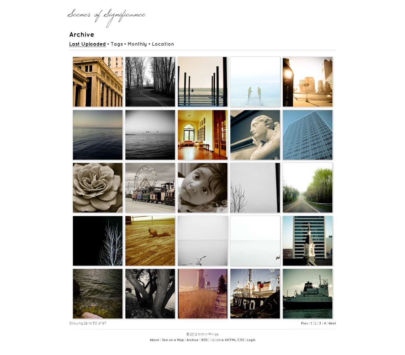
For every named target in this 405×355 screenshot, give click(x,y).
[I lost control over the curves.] (150, 106)
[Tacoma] (307, 318)
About (154, 340)
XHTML (230, 340)
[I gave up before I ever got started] (307, 212)
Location (163, 44)
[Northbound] (150, 159)
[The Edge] (97, 159)
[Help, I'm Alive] (150, 265)
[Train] (150, 212)
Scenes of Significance (106, 17)
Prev (304, 323)
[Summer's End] (202, 318)
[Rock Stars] (150, 318)
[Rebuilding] (307, 106)
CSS (240, 340)
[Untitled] (97, 106)
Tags (117, 44)
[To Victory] (255, 265)
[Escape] (202, 265)
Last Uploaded (87, 44)
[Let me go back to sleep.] (255, 212)
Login (251, 340)
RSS (204, 340)
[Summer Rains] (202, 106)
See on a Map (173, 340)
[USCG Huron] (255, 318)
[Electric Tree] (97, 265)
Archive (192, 340)
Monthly (137, 44)
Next (332, 323)
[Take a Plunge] (255, 106)
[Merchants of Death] (307, 265)
